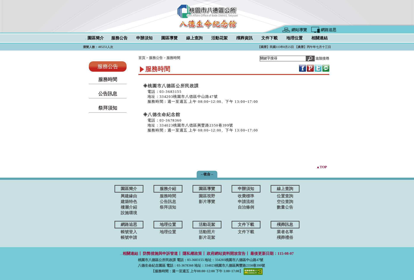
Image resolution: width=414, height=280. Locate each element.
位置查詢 (285, 196)
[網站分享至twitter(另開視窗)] (318, 68)
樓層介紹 (129, 207)
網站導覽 (299, 30)
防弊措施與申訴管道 (160, 253)
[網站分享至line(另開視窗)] (325, 68)
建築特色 (129, 201)
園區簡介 (96, 38)
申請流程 (246, 201)
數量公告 (285, 207)
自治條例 (246, 207)
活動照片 (207, 231)
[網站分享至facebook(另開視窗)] (302, 68)
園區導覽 (169, 38)
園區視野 (207, 196)
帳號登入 (129, 231)
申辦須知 (144, 38)
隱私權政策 (192, 253)
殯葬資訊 (244, 38)
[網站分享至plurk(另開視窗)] (310, 68)
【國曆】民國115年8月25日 (276, 47)
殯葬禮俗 (285, 237)
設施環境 (129, 212)
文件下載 (269, 38)
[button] (310, 58)
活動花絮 (219, 38)
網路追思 (328, 30)
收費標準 (246, 196)
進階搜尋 (322, 58)
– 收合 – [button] (207, 174)
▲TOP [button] (321, 167)
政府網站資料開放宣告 (226, 253)
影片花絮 (207, 237)
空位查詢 (285, 201)
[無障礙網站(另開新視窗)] (253, 271)
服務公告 (119, 38)
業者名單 (285, 231)
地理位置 (294, 38)
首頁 (141, 58)
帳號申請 (129, 237)
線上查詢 (194, 38)
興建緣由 (129, 196)
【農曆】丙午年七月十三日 (313, 47)
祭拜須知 (107, 108)
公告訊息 (107, 93)
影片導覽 (207, 201)
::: (85, 39)
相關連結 (319, 38)
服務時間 (107, 79)
